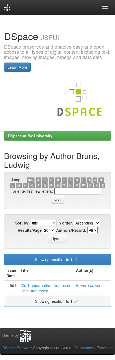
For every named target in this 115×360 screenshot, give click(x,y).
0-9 (30, 180)
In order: (65, 223)
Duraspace (84, 347)
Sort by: (22, 223)
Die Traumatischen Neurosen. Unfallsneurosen (46, 288)
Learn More (17, 67)
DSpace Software (17, 347)
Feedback (105, 347)
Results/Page (30, 230)
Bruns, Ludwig (88, 285)
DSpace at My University (30, 135)
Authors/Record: (71, 230)
